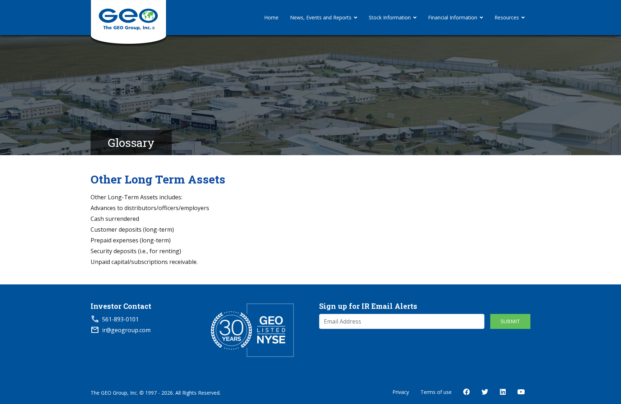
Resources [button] (506, 17)
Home (271, 17)
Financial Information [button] (452, 17)
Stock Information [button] (390, 17)
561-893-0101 (120, 319)
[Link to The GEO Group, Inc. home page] (128, 17)
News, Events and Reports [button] (320, 17)
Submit (510, 321)
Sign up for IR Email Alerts (368, 306)
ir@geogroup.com (126, 330)
